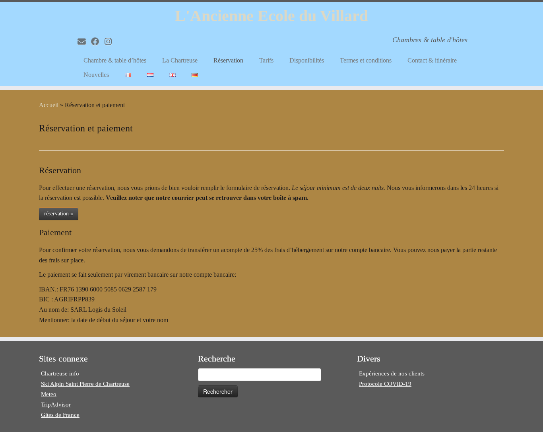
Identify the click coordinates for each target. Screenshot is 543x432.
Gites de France (60, 415)
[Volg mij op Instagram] (111, 41)
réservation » (58, 214)
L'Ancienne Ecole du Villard (271, 16)
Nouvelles (96, 74)
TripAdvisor (56, 404)
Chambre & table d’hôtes (114, 60)
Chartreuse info (60, 373)
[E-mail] (84, 41)
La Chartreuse (180, 60)
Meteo (48, 394)
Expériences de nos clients (392, 373)
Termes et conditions (366, 60)
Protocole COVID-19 (385, 384)
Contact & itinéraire (432, 60)
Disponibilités (306, 60)
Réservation (228, 60)
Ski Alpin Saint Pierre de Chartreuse (85, 384)
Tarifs (266, 60)
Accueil (48, 105)
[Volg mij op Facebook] (98, 41)
